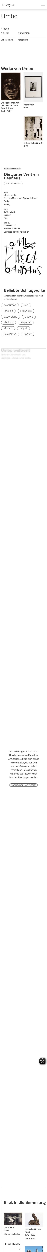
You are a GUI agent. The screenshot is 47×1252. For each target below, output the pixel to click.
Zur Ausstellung (13, 183)
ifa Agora (8, 5)
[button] (43, 5)
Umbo (27, 68)
